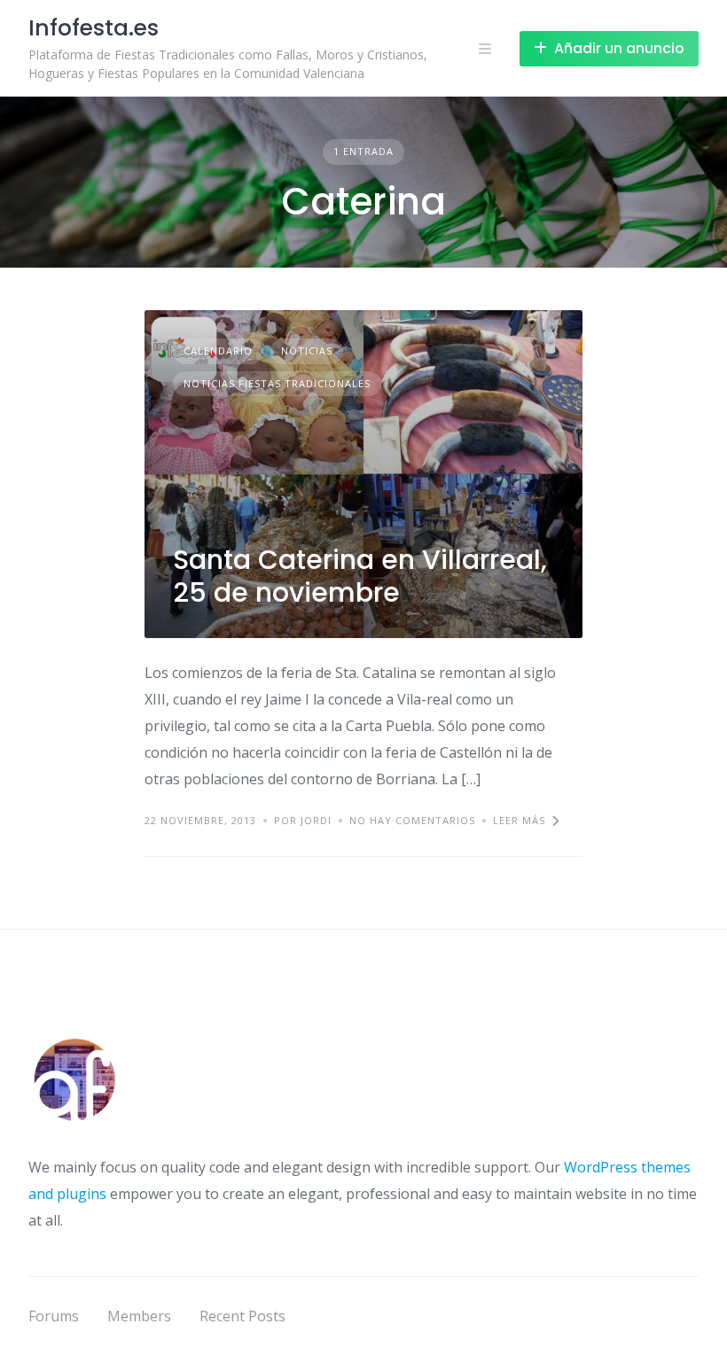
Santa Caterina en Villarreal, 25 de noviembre (360, 576)
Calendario (218, 350)
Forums (53, 1316)
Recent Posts (242, 1316)
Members (139, 1316)
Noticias (306, 350)
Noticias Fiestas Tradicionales (277, 383)
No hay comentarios (412, 820)
